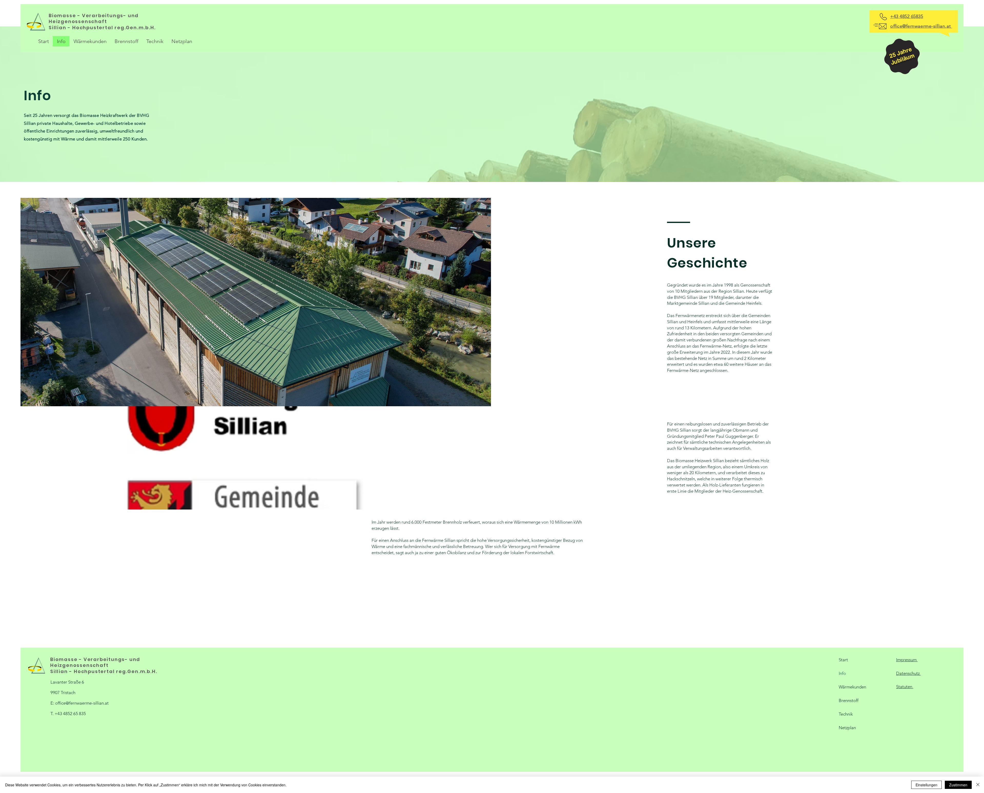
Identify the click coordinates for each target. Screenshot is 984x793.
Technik (846, 714)
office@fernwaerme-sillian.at (82, 703)
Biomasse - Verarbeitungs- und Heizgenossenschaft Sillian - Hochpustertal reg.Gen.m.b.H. (103, 21)
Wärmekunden (852, 686)
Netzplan (847, 727)
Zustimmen (958, 784)
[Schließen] (978, 785)
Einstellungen (926, 784)
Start (843, 659)
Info (842, 673)
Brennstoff (848, 700)
